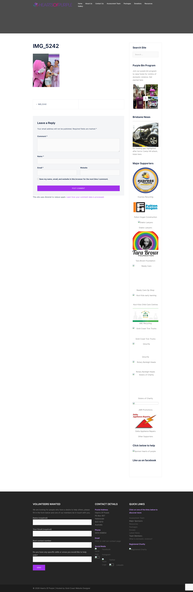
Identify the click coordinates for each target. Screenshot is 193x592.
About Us (88, 3)
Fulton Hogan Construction (145, 217)
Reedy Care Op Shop (145, 290)
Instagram (106, 554)
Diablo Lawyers (145, 228)
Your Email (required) (42, 529)
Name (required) (40, 518)
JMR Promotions (145, 410)
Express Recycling (145, 197)
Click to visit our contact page (108, 541)
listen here (137, 154)
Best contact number (42, 541)
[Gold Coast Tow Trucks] (145, 332)
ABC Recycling (145, 323)
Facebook (106, 549)
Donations (138, 3)
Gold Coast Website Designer (77, 588)
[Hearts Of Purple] (53, 5)
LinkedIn (119, 565)
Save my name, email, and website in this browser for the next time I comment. (73, 179)
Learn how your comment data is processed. (85, 197)
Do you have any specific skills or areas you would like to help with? (59, 553)
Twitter (112, 560)
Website (83, 168)
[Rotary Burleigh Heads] (145, 365)
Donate (132, 530)
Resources (148, 3)
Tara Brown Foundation (145, 261)
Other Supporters (145, 436)
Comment (42, 136)
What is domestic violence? (140, 539)
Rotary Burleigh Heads (145, 372)
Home (80, 3)
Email (40, 168)
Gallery (80, 6)
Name (40, 156)
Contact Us (99, 3)
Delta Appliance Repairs (145, 431)
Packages (127, 3)
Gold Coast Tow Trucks (145, 339)
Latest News (134, 533)
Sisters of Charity (145, 398)
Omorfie (145, 357)
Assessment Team (114, 3)
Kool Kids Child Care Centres (145, 304)
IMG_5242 (42, 104)
